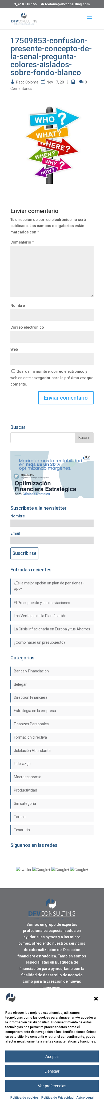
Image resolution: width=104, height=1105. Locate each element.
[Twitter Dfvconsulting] (23, 870)
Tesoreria (22, 830)
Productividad (25, 790)
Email (15, 533)
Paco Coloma (27, 82)
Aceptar (52, 1056)
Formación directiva (30, 737)
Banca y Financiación (31, 671)
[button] (96, 998)
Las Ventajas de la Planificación (40, 616)
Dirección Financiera (30, 697)
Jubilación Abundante (32, 750)
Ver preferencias (52, 1085)
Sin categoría (25, 803)
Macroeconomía (27, 777)
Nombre (17, 305)
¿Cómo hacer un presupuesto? (39, 642)
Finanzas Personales (31, 724)
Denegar (52, 1071)
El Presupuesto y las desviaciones (42, 603)
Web (14, 349)
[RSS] (79, 870)
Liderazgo (22, 763)
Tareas (20, 817)
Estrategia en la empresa (35, 711)
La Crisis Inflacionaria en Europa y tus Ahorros (52, 629)
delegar (20, 684)
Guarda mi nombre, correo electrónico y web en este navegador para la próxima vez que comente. (51, 377)
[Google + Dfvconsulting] (41, 870)
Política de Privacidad (57, 1097)
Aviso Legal (85, 1097)
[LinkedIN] (60, 870)
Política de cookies (24, 1097)
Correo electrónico (27, 327)
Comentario (22, 242)
